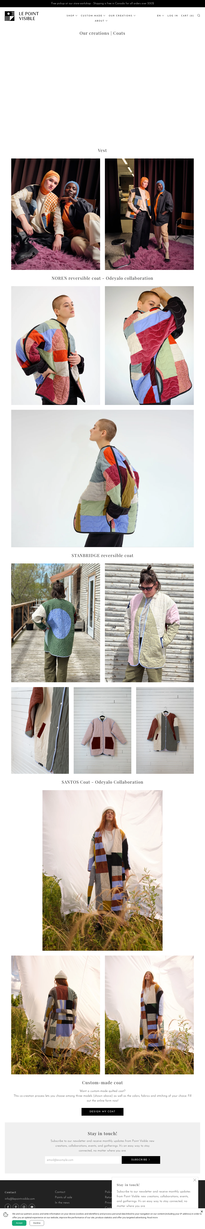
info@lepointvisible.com (20, 1198)
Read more (152, 1217)
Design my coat (102, 1111)
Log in (173, 16)
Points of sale (63, 1197)
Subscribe (139, 1160)
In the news (62, 1202)
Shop (70, 16)
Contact (60, 1192)
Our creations (121, 16)
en (159, 16)
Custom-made (91, 16)
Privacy (109, 1202)
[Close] (201, 1211)
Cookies (110, 1208)
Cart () (187, 16)
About (100, 21)
